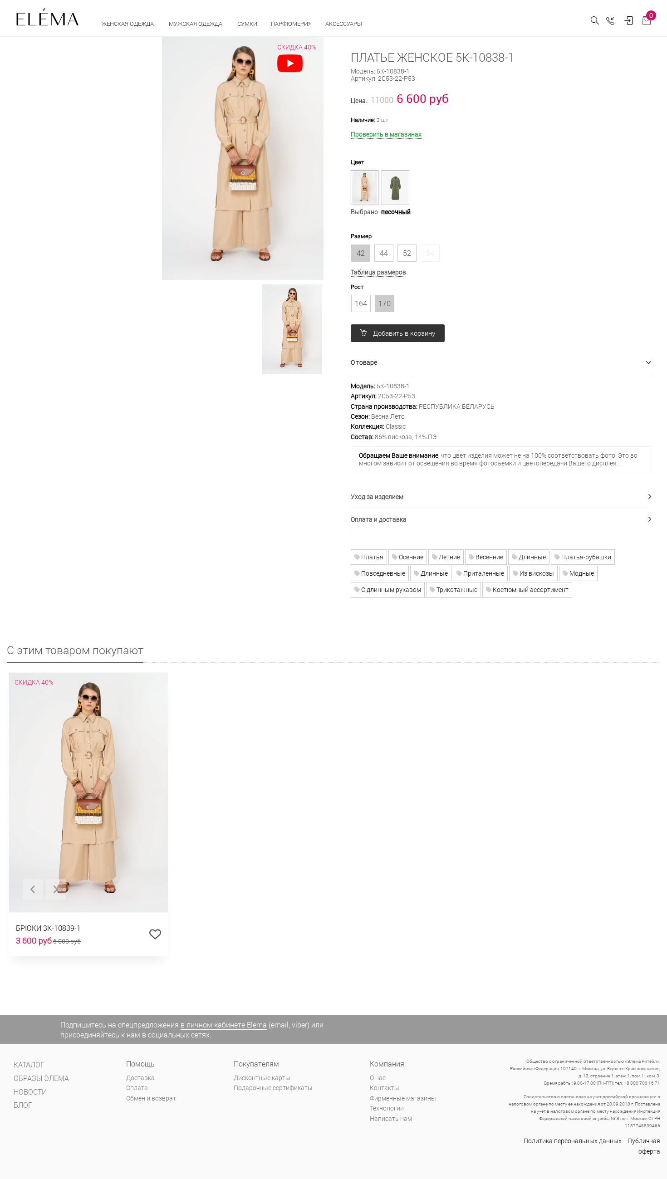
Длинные (531, 557)
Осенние (410, 557)
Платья (371, 557)
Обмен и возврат (151, 1098)
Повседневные (382, 573)
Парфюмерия (291, 24)
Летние (448, 557)
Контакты (384, 1087)
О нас (378, 1077)
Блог (23, 1105)
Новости (30, 1091)
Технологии (387, 1108)
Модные (581, 573)
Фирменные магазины (403, 1098)
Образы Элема (41, 1078)
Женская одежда (128, 24)
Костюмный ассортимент (530, 589)
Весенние (488, 557)
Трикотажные (456, 589)
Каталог (29, 1064)
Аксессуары (344, 24)
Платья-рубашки (585, 557)
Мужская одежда (196, 24)
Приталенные (483, 573)
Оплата (137, 1087)
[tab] (501, 362)
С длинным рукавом (390, 589)
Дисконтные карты (262, 1077)
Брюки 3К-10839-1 (48, 928)
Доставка (140, 1077)
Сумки (247, 24)
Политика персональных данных (573, 1140)
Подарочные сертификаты (273, 1087)
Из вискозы (536, 573)
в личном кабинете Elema (224, 1024)
